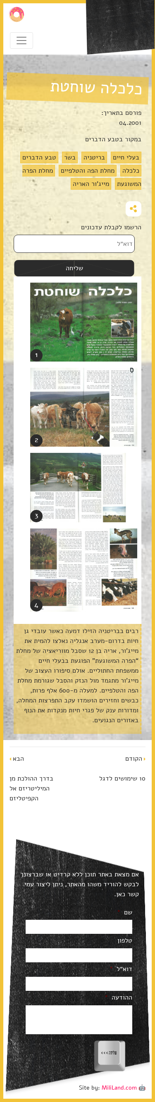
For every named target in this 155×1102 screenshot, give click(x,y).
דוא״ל (121, 969)
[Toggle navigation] (21, 40)
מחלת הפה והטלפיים (87, 170)
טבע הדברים (39, 157)
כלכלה (130, 170)
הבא (18, 758)
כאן (120, 894)
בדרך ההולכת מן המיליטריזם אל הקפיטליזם (31, 788)
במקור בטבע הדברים (113, 139)
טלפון (124, 940)
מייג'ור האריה (91, 183)
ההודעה (118, 997)
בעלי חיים (126, 157)
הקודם (133, 758)
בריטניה (94, 157)
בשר (70, 157)
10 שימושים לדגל (122, 778)
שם (124, 912)
